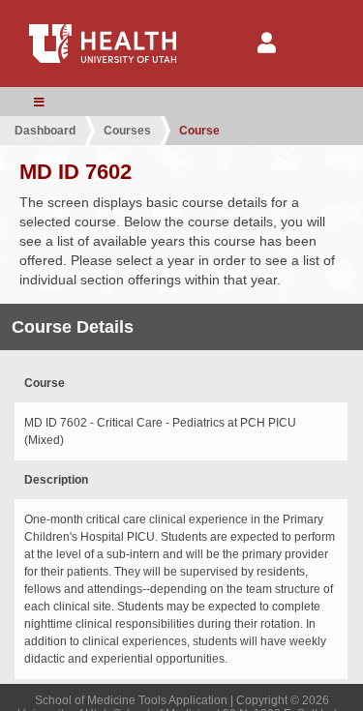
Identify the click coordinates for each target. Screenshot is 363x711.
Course (199, 130)
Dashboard (45, 130)
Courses (127, 130)
